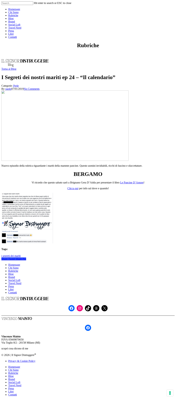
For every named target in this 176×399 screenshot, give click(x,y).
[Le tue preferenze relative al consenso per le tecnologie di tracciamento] (170, 393)
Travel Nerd (14, 283)
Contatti (12, 292)
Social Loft (14, 280)
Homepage (14, 264)
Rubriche (13, 270)
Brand (11, 277)
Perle (16, 85)
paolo (8, 88)
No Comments (32, 88)
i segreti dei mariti (11, 255)
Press (11, 286)
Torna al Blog (8, 68)
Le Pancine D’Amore (132, 182)
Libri (11, 289)
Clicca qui (72, 188)
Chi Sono (13, 267)
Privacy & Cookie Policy (21, 361)
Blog (11, 274)
